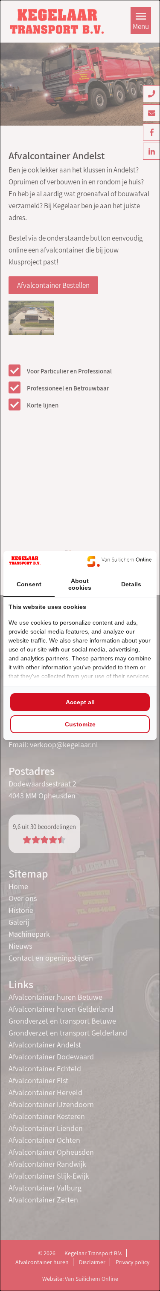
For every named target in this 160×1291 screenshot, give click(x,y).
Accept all (80, 702)
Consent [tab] (29, 584)
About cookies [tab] (79, 584)
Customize (80, 724)
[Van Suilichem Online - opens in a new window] (119, 561)
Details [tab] (131, 584)
